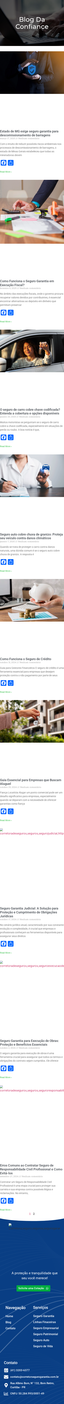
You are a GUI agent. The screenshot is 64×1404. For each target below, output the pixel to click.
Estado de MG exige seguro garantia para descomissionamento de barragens (29, 133)
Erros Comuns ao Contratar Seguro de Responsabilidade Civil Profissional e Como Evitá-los (31, 1169)
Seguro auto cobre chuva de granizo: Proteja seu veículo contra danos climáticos (31, 536)
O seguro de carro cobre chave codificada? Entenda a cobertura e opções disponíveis (30, 411)
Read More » (6, 172)
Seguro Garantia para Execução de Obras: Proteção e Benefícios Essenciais (29, 1043)
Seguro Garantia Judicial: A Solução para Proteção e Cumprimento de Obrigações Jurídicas (29, 912)
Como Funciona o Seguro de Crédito (25, 659)
